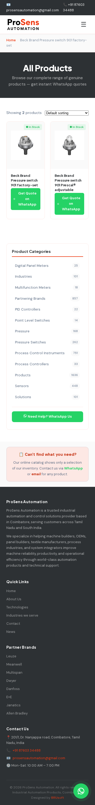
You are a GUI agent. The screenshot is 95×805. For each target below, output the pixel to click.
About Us (13, 599)
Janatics (13, 705)
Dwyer (11, 680)
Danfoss (13, 689)
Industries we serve (22, 615)
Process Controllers (46, 364)
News (10, 631)
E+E (9, 697)
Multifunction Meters (46, 287)
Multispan (14, 672)
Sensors (46, 386)
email (36, 474)
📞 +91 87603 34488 (73, 7)
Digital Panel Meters (46, 265)
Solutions (46, 397)
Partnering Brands (46, 298)
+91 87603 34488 (27, 750)
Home (11, 40)
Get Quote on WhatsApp (27, 199)
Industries (46, 276)
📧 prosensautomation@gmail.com (32, 7)
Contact (13, 623)
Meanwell (14, 664)
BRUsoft (57, 798)
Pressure (46, 331)
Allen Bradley (17, 713)
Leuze (11, 656)
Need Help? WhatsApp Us (49, 416)
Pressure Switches (46, 342)
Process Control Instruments (46, 353)
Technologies (17, 607)
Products (46, 375)
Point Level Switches (46, 320)
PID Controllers (46, 309)
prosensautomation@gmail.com (39, 758)
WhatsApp (73, 468)
